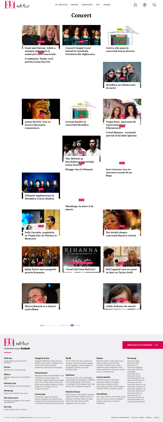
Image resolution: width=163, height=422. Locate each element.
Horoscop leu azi (134, 395)
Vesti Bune (107, 401)
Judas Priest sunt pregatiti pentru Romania (40, 271)
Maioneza (114, 367)
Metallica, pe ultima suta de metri (120, 86)
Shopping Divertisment (81, 263)
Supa (109, 363)
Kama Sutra (39, 365)
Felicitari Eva (10, 383)
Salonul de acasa (57, 403)
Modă (68, 358)
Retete (74, 5)
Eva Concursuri (11, 398)
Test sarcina (86, 382)
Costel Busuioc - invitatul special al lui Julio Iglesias (121, 134)
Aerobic (83, 396)
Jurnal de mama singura (114, 386)
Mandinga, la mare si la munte (79, 208)
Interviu (108, 396)
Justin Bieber (45, 384)
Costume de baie (79, 363)
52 (65, 325)
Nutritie (77, 399)
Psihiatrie (87, 386)
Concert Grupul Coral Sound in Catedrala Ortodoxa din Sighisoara (80, 51)
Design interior (112, 384)
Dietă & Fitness (73, 391)
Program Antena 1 (42, 389)
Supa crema (116, 365)
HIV (72, 386)
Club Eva (8, 358)
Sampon (38, 401)
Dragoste (38, 361)
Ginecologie (70, 380)
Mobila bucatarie (103, 380)
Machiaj (45, 399)
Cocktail (107, 365)
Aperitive (100, 367)
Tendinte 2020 (71, 369)
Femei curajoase (109, 388)
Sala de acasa (80, 403)
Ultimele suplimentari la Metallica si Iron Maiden (39, 197)
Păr (36, 397)
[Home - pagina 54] (46, 324)
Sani (50, 399)
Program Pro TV (51, 386)
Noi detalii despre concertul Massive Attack (121, 234)
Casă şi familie (103, 377)
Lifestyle (63, 5)
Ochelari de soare (81, 367)
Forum (107, 5)
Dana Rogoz (59, 380)
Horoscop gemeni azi (135, 378)
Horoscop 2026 (133, 361)
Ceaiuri (75, 378)
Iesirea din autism (107, 399)
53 (67, 325)
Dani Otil (38, 382)
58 (79, 325)
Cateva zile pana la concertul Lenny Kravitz (120, 49)
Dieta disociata (72, 401)
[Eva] (11, 2)
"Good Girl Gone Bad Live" (80, 269)
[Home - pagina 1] (45, 324)
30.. (56, 325)
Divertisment (41, 373)
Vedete (41, 42)
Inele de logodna (85, 365)
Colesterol (91, 380)
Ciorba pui (115, 369)
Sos (121, 361)
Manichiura (57, 399)
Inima (81, 378)
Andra (51, 382)
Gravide (100, 388)
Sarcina (69, 378)
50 (61, 325)
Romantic (46, 361)
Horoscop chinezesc (135, 369)
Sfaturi (7, 374)
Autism (120, 388)
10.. (50, 325)
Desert (107, 367)
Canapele (115, 382)
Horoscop (87, 5)
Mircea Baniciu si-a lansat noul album (40, 308)
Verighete (69, 367)
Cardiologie (70, 384)
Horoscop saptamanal (136, 401)
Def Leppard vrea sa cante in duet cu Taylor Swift (121, 271)
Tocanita (100, 365)
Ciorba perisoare (103, 369)
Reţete (100, 358)
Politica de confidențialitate (120, 417)
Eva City (7, 406)
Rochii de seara (77, 361)
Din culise (122, 300)
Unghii (46, 397)
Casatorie (55, 363)
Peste (117, 361)
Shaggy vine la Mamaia (79, 169)
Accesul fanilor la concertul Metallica (77, 123)
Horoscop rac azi (134, 376)
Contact (156, 417)
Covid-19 (115, 401)
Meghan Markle (41, 375)
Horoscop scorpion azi (136, 386)
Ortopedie (78, 386)
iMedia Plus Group (26, 417)
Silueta (81, 401)
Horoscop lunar (133, 374)
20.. (53, 325)
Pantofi (90, 363)
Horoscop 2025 (133, 363)
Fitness (73, 394)
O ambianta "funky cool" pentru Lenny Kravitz (39, 60)
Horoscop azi (132, 365)
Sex (61, 363)
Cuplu (43, 363)
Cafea (104, 363)
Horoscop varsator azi (136, 391)
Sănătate (70, 375)
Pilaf (120, 367)
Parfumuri (54, 397)
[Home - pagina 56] (80, 324)
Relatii (37, 363)
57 (76, 325)
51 (63, 325)
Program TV (39, 386)
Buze (44, 401)
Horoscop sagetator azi (136, 389)
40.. (59, 325)
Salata (99, 363)
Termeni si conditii (137, 417)
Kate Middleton (54, 375)
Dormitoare (101, 384)
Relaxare (90, 394)
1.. (47, 325)
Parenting (100, 386)
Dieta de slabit (87, 399)
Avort (89, 384)
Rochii (40, 397)
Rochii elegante (72, 365)
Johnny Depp (50, 378)
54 (70, 325)
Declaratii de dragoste (53, 367)
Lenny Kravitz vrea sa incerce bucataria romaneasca (37, 124)
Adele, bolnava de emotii (121, 306)
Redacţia (149, 417)
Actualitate (102, 394)
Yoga (68, 396)
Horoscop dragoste (134, 367)
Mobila (108, 382)
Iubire (48, 363)
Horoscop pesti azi (134, 393)
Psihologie (88, 378)
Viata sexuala (56, 361)
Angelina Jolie (48, 380)
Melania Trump (57, 384)
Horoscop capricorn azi (136, 384)
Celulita (50, 401)
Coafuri (38, 399)
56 (74, 325)
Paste (106, 361)
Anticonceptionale (73, 382)
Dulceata (115, 363)
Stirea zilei (116, 396)
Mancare (100, 361)
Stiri (81, 42)
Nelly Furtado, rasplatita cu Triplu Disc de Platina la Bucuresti (41, 235)
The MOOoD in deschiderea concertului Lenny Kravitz (79, 161)
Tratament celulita (42, 403)
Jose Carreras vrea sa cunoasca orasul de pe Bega (119, 172)
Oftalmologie (81, 384)
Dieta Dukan (82, 394)
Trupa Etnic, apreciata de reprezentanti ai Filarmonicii (121, 124)
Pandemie (101, 403)
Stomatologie (81, 380)
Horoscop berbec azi (135, 399)
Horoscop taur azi (134, 382)
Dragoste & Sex (42, 358)
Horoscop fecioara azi (136, 380)
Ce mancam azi (108, 372)
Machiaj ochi (59, 401)
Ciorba (112, 361)
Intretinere (74, 396)
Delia (56, 382)
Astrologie (131, 371)
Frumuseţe (40, 394)
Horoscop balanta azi (135, 397)
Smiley (45, 382)
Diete (68, 394)
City (98, 5)
